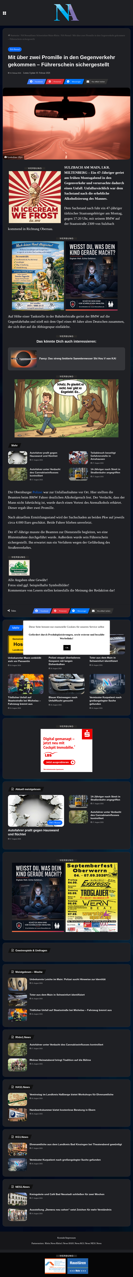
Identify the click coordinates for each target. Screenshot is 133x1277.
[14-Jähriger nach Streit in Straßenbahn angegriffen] (78, 474)
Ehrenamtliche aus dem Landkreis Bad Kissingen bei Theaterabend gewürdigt (76, 1144)
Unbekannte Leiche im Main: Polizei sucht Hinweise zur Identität (68, 979)
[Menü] (4, 14)
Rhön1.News (62, 1243)
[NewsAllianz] (66, 12)
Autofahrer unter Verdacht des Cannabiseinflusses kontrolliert (45, 472)
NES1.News (96, 1243)
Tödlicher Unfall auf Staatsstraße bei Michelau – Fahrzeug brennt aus (24, 700)
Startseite (14, 35)
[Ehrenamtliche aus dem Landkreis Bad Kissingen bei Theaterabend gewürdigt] (17, 1149)
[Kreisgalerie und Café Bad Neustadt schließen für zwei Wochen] (17, 1199)
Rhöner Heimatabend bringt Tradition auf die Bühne (60, 1060)
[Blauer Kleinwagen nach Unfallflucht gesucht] (66, 684)
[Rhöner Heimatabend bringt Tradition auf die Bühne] (17, 1064)
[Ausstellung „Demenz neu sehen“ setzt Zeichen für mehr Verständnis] (17, 1214)
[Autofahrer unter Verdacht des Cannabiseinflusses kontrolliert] (17, 474)
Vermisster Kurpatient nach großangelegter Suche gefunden (106, 700)
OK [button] (67, 647)
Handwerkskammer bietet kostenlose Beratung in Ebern (62, 1109)
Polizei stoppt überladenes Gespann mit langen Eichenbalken (64, 661)
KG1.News (85, 1243)
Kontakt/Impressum (66, 1237)
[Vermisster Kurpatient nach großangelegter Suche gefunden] (107, 684)
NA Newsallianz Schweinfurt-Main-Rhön (40, 35)
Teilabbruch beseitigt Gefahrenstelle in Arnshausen (103, 455)
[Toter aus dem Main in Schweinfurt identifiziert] (17, 999)
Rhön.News (50, 1243)
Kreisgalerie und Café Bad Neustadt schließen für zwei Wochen (67, 1194)
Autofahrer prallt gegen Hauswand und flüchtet (43, 454)
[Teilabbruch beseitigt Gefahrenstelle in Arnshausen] (78, 457)
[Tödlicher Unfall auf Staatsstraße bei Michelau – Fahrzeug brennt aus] (25, 684)
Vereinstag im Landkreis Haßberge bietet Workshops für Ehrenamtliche (71, 1094)
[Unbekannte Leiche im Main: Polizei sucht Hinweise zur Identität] (17, 984)
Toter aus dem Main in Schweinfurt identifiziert (57, 994)
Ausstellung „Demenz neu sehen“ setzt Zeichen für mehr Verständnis (71, 1209)
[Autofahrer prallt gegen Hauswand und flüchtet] (17, 457)
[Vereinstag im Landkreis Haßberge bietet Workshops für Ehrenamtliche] (17, 1099)
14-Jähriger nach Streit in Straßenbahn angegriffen (105, 471)
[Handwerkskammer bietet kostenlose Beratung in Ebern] (17, 1114)
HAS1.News (74, 1243)
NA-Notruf (66, 35)
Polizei (38, 492)
